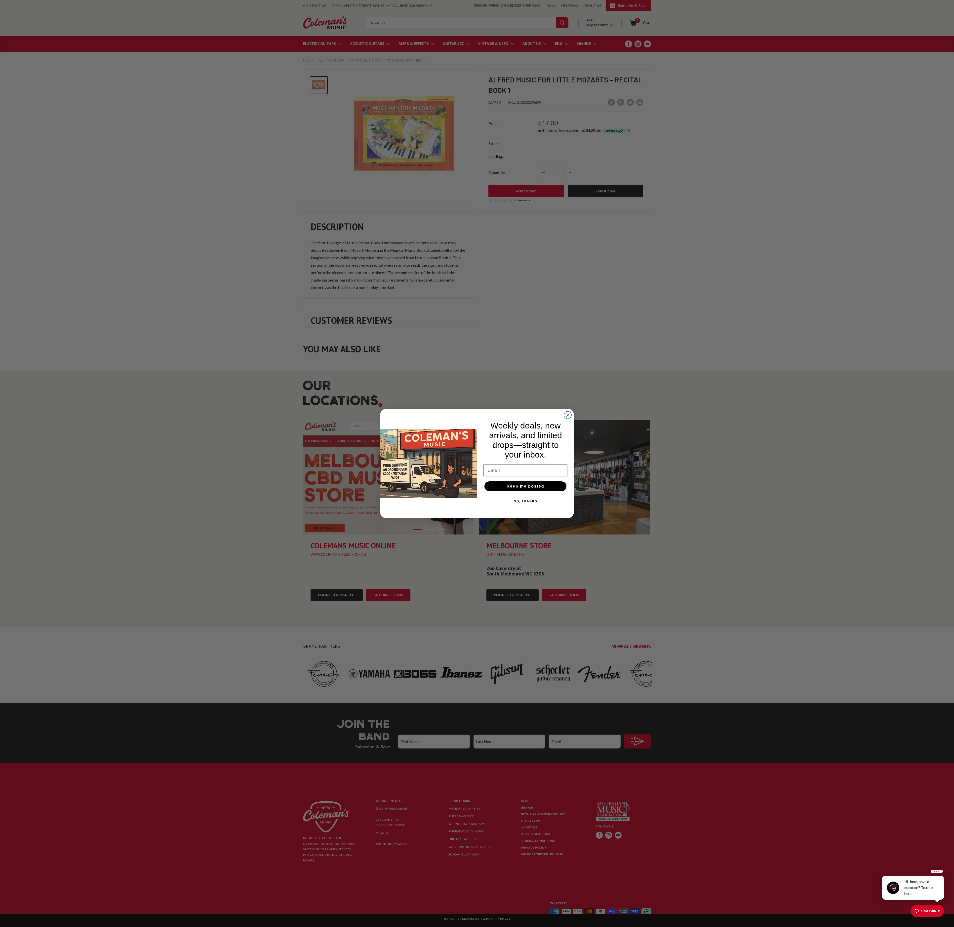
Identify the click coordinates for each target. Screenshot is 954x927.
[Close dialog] (567, 415)
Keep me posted (525, 486)
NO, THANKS (525, 501)
